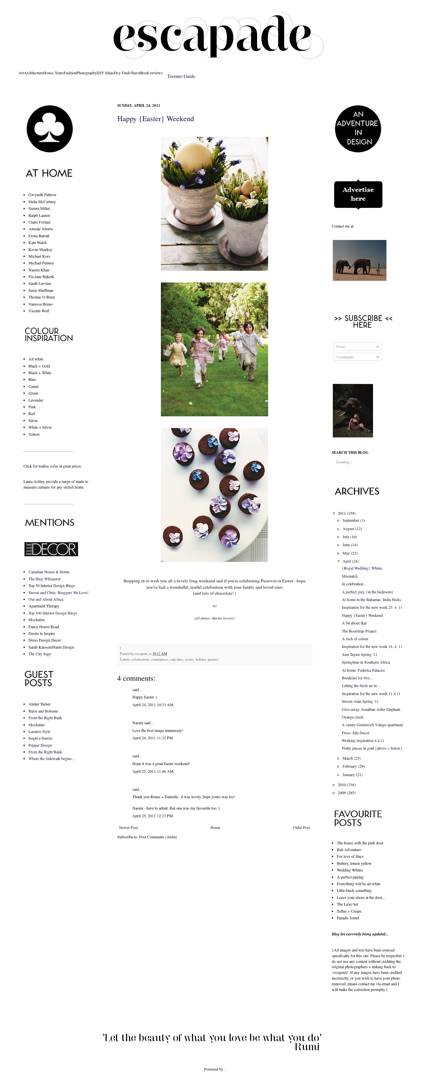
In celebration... (354, 583)
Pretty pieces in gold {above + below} (372, 748)
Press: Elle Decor (355, 732)
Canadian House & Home (48, 571)
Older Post (301, 827)
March (348, 758)
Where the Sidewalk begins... (51, 758)
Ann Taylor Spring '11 (359, 654)
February (350, 766)
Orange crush (352, 717)
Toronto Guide (181, 76)
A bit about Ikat (354, 623)
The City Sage (39, 653)
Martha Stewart (222, 618)
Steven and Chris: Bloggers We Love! (58, 592)
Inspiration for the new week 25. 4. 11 (372, 607)
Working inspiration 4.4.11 (363, 740)
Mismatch (350, 576)
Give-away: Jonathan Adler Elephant (371, 709)
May (346, 553)
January (349, 774)
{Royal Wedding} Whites (362, 568)
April (347, 561)
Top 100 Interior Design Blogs (52, 612)
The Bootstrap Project (359, 631)
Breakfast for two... (357, 677)
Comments (344, 356)
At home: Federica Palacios (363, 670)
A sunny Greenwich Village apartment (372, 724)
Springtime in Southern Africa (366, 662)
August (348, 528)
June (346, 544)
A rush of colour (355, 638)
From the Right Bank (45, 717)
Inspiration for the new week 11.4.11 (371, 693)
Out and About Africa (45, 599)
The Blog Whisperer (44, 578)
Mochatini (36, 619)
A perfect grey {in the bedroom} (367, 591)
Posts (340, 346)
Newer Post (128, 827)
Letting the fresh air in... (361, 685)
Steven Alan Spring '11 (360, 701)
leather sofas (48, 466)
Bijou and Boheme (43, 711)
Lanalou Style (39, 731)
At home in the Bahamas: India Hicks (371, 599)
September (351, 520)
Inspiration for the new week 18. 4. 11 (372, 646)
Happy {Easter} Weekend (155, 118)
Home (215, 827)
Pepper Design (40, 745)
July (346, 536)
